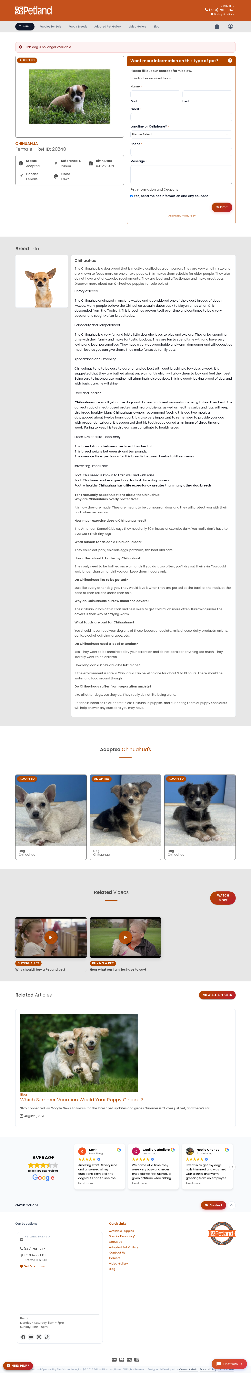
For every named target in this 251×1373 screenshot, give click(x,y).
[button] (233, 1167)
